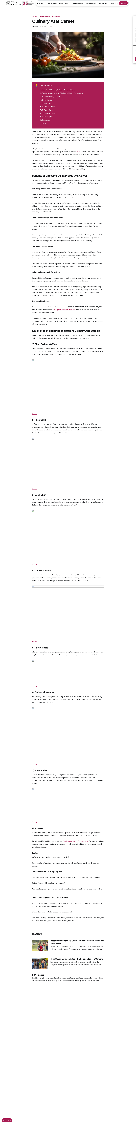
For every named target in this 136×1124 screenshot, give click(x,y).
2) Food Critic (47, 100)
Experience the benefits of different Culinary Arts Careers (62, 93)
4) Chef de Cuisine (48, 106)
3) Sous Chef (46, 103)
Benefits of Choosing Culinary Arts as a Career (58, 90)
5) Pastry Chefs (47, 110)
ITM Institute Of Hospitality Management (46, 16)
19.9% (78, 151)
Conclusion (46, 120)
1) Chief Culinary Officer (51, 96)
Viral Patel (35, 26)
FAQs (44, 123)
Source (34, 413)
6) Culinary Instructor (49, 113)
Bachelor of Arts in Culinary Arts (75, 841)
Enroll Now (7, 1120)
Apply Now (123, 3)
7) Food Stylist (47, 117)
